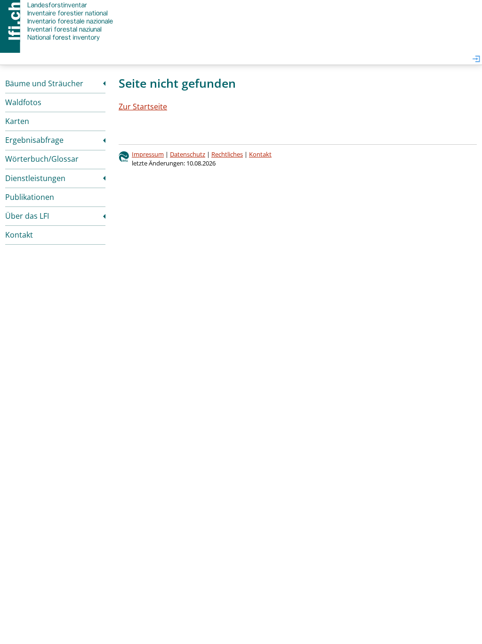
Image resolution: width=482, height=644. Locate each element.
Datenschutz (187, 154)
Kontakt (19, 235)
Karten (17, 121)
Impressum (148, 154)
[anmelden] (476, 59)
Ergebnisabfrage (34, 140)
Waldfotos (23, 102)
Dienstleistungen (35, 178)
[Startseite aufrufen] (57, 21)
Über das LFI (27, 216)
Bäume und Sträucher (44, 83)
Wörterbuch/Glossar (42, 159)
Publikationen (29, 197)
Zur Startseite (143, 106)
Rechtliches (227, 154)
